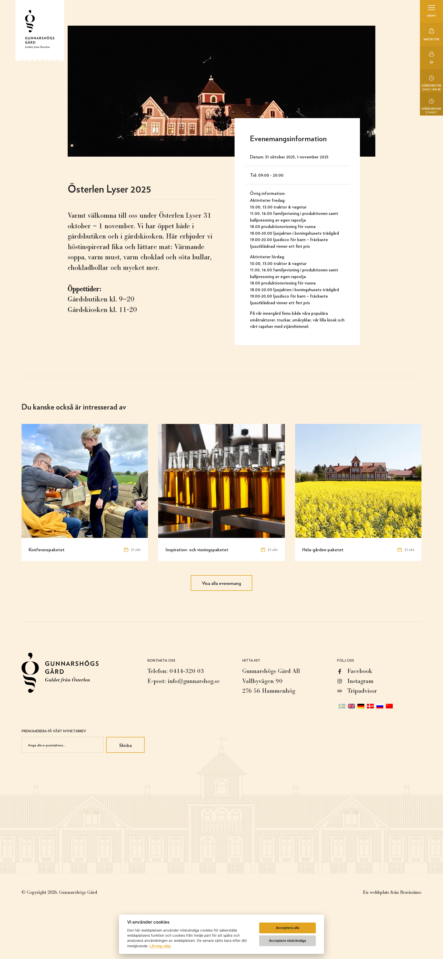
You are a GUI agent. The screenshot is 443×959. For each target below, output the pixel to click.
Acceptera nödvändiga (287, 940)
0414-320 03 (186, 671)
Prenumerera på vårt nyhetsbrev (54, 731)
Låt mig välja (160, 946)
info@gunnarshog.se (194, 681)
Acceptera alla (287, 928)
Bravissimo (410, 892)
